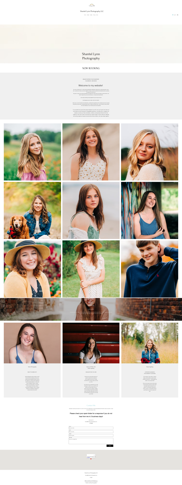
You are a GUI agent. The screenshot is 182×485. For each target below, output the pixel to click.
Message (70, 437)
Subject (70, 433)
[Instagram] (92, 423)
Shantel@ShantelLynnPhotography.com (91, 421)
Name (70, 426)
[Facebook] (90, 423)
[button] (177, 15)
